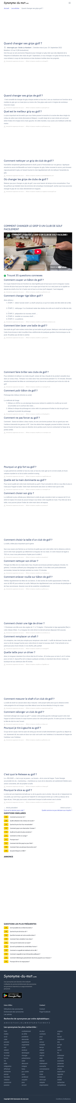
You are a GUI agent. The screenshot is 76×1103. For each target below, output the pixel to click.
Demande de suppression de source (15, 61)
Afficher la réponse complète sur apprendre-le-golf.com (39, 708)
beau (23, 1069)
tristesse (42, 1077)
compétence (61, 1085)
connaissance (44, 1069)
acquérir (24, 1080)
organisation (43, 1085)
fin (58, 1053)
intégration (7, 1066)
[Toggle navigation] (69, 3)
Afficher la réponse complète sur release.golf (37, 786)
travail (59, 1037)
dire (58, 1042)
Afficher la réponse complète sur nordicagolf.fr (37, 648)
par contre (25, 1072)
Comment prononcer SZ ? (17, 817)
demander (25, 1039)
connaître (42, 1066)
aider (23, 1061)
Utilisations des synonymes (13, 1009)
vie (5, 1061)
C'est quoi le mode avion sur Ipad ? (20, 943)
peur (23, 1082)
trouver (6, 1045)
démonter (60, 1066)
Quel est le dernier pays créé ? (14, 810)
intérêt (59, 1080)
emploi (59, 1069)
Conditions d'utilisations (63, 1099)
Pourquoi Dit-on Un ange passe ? (20, 961)
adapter (42, 1082)
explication (61, 1072)
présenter (60, 1063)
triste (41, 1074)
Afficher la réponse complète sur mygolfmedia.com (38, 476)
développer (25, 1053)
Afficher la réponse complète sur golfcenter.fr (37, 337)
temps (41, 1047)
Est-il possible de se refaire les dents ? (21, 928)
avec (23, 1074)
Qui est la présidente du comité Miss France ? (23, 946)
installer (42, 1045)
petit (58, 1047)
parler (41, 1072)
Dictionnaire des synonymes (14, 1012)
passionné (7, 1082)
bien (40, 1039)
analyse (24, 1050)
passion (6, 1085)
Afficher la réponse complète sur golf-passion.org (38, 126)
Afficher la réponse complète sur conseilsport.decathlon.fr (40, 802)
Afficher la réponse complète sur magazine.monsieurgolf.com (41, 191)
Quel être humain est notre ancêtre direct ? (23, 935)
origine (41, 1053)
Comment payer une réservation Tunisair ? (23, 828)
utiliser (41, 1050)
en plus (42, 1031)
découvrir (25, 1063)
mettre (6, 1034)
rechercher (61, 1082)
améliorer (25, 1077)
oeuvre (41, 1055)
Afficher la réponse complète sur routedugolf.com (38, 387)
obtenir (6, 1050)
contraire (42, 1034)
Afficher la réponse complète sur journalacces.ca (38, 632)
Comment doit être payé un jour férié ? (21, 843)
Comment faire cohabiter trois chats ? (21, 939)
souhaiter (60, 1061)
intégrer (24, 1066)
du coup (7, 1055)
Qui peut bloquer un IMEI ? (18, 851)
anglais (59, 1031)
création (7, 1080)
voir (5, 1047)
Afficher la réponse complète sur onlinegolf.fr (37, 61)
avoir (5, 1037)
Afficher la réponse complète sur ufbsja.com (37, 724)
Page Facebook (44, 1012)
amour (41, 1042)
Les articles (8, 1014)
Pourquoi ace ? (14, 839)
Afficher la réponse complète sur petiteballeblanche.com (40, 175)
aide (40, 1058)
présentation (26, 1058)
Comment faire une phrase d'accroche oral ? (23, 847)
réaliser (42, 1061)
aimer (24, 1047)
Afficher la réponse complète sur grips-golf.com (37, 107)
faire (5, 1031)
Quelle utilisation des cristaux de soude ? (22, 821)
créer (5, 1039)
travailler (7, 1077)
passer (59, 1077)
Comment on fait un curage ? (19, 836)
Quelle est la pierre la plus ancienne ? (21, 832)
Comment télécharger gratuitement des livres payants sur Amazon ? (30, 958)
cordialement (26, 1031)
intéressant (43, 1063)
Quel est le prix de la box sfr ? (18, 931)
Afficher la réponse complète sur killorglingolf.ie (37, 414)
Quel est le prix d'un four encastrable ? (21, 824)
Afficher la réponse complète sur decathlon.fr (37, 557)
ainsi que (42, 1080)
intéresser (60, 1055)
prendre (6, 1042)
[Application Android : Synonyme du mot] (13, 995)
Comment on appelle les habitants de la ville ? (23, 950)
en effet (24, 1034)
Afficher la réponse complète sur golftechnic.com (38, 292)
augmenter (25, 1045)
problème (25, 1037)
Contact (42, 1009)
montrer (6, 1053)
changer (24, 1055)
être (58, 1034)
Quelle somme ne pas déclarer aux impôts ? (57, 810)
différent (60, 1058)
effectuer (7, 1069)
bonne (6, 1058)
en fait (59, 1045)
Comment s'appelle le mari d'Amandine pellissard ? (25, 954)
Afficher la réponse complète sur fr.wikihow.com (37, 573)
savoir (59, 1050)
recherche (7, 1072)
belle (5, 1063)
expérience (25, 1042)
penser (6, 1074)
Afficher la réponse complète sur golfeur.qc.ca (37, 589)
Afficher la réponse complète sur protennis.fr (37, 505)
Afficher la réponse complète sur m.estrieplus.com (38, 432)
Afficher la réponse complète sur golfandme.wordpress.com (40, 322)
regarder (60, 1074)
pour (41, 1037)
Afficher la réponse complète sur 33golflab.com (37, 664)
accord (24, 1085)
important (60, 1039)
